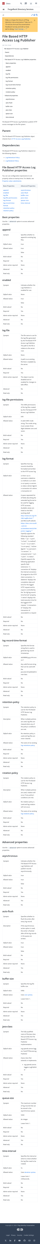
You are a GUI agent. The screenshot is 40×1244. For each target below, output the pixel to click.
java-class (9, 110)
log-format (9, 81)
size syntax (28, 995)
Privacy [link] (13, 1235)
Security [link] (19, 1235)
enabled (8, 70)
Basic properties (11, 63)
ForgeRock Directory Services (20, 9)
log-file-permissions (12, 77)
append (8, 67)
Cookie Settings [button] (29, 1235)
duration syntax (29, 1172)
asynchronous (10, 99)
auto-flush (9, 103)
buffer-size (9, 106)
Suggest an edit (32, 15)
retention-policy (11, 88)
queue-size (9, 113)
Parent (7, 52)
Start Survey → (19, 29)
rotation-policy (10, 92)
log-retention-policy (28, 745)
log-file (8, 74)
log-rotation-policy (27, 814)
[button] (31, 3)
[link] (3, 3)
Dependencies (9, 56)
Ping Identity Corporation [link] (26, 1225)
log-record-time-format (13, 85)
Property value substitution (11, 181)
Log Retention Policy (12, 157)
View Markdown (37, 15)
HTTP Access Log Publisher (20, 139)
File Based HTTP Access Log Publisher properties (20, 59)
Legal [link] (8, 1235)
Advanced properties (11, 95)
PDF (34, 15)
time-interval (10, 117)
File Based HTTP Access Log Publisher (16, 49)
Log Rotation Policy (12, 161)
